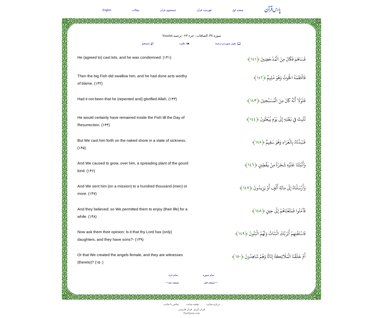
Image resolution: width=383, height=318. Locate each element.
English (107, 10)
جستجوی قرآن (168, 10)
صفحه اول (237, 10)
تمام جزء (173, 274)
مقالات (135, 10)
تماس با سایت (171, 304)
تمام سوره (208, 274)
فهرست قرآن (204, 10)
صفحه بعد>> (172, 282)
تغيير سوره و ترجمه (226, 43)
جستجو (146, 43)
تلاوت (182, 43)
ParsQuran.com (192, 313)
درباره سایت (213, 304)
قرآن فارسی (185, 309)
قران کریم (199, 309)
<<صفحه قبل (211, 282)
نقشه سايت (192, 304)
